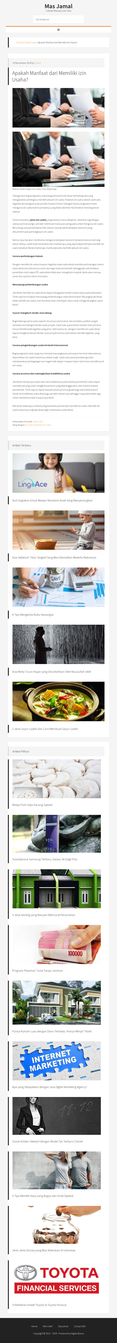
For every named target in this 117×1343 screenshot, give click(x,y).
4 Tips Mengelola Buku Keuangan (33, 614)
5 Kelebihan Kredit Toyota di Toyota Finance (39, 1305)
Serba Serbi (30, 42)
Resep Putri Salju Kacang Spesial (32, 805)
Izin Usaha (29, 425)
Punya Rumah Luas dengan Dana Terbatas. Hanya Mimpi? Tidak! (52, 1031)
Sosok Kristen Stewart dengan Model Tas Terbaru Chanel (47, 1141)
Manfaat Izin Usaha (43, 425)
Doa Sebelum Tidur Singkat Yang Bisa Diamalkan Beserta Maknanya (54, 557)
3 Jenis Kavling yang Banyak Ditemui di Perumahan (43, 915)
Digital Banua (77, 1333)
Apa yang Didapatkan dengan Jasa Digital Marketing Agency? (49, 1087)
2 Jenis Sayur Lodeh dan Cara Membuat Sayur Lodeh (45, 729)
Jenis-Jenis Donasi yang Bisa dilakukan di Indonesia (43, 1250)
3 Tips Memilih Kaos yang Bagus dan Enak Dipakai (42, 1196)
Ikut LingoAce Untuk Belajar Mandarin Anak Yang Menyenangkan (52, 500)
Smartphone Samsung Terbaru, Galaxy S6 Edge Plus (44, 859)
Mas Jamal (59, 6)
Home (19, 42)
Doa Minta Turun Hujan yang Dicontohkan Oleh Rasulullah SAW (51, 671)
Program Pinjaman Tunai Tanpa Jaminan (37, 970)
